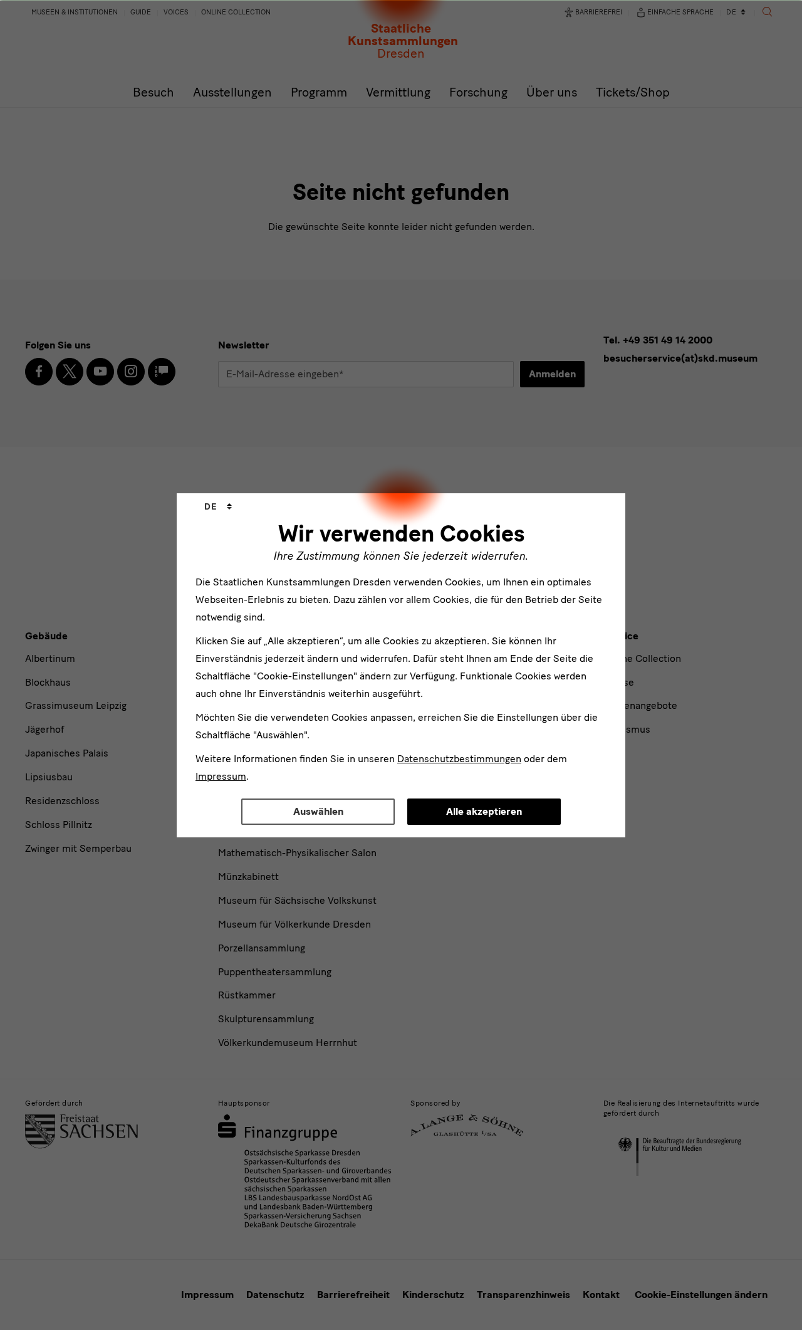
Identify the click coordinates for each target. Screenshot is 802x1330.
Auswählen (318, 811)
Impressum (220, 776)
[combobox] (218, 507)
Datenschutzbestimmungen (459, 759)
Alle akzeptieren (484, 811)
